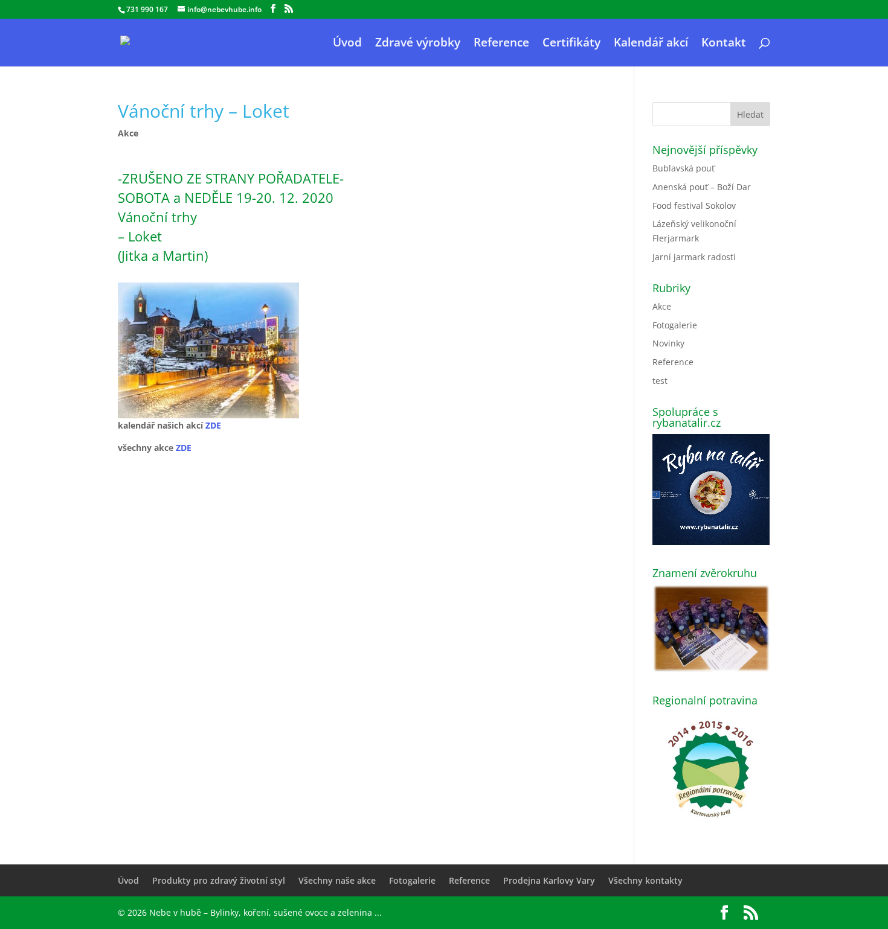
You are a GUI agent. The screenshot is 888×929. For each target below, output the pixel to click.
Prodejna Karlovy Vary (549, 880)
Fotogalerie (674, 325)
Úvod (347, 44)
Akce (128, 133)
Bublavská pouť (683, 168)
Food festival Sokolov (694, 205)
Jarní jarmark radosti (694, 257)
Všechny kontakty (645, 880)
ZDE (213, 425)
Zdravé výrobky (417, 44)
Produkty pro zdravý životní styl (218, 880)
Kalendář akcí (651, 44)
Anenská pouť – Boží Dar (701, 187)
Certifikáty (571, 44)
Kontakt (723, 44)
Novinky (668, 343)
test (660, 380)
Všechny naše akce (337, 880)
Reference (501, 44)
